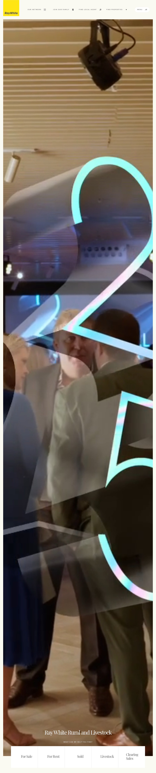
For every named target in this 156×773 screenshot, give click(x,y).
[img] (11, 8)
